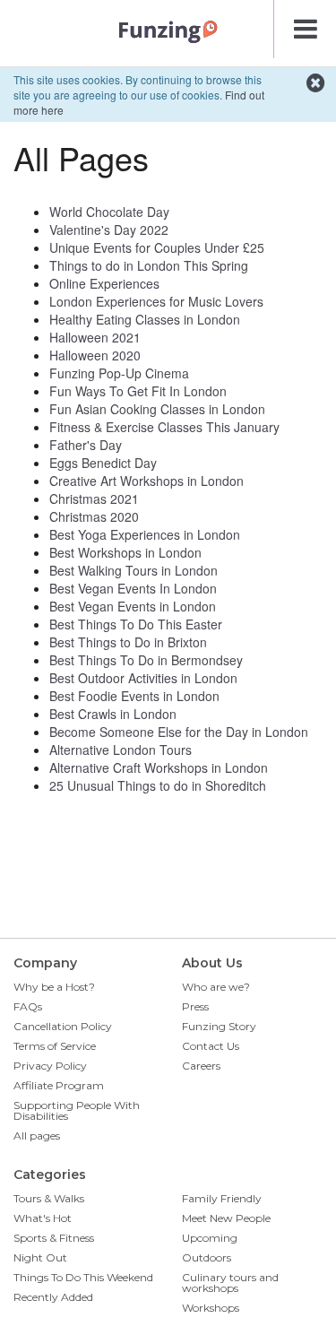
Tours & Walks (48, 1198)
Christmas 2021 (94, 498)
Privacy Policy (50, 1065)
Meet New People (226, 1218)
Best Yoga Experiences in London (144, 534)
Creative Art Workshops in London (146, 481)
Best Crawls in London (113, 714)
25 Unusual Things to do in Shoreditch (157, 785)
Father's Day (85, 445)
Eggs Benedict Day (103, 463)
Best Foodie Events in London (134, 696)
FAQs (27, 1006)
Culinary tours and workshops (230, 1282)
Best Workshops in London (125, 552)
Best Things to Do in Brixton (128, 642)
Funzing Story (219, 1026)
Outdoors (206, 1257)
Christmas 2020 (94, 516)
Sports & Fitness (53, 1237)
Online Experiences (104, 283)
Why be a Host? (54, 986)
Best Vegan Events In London (133, 588)
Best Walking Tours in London (133, 570)
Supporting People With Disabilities (76, 1110)
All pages (36, 1135)
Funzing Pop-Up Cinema (119, 373)
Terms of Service (54, 1046)
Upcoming (209, 1237)
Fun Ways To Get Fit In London (138, 391)
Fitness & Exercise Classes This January (164, 427)
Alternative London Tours (120, 750)
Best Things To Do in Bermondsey (146, 660)
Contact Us (210, 1046)
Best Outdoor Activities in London (143, 678)
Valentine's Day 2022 (108, 229)
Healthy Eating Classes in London (144, 319)
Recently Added (53, 1297)
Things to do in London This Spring (148, 265)
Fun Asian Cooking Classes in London (157, 409)
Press (195, 1006)
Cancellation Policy (62, 1026)
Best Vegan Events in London (132, 606)
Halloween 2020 (95, 355)
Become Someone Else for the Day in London (178, 732)
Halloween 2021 (95, 337)
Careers (201, 1065)
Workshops (210, 1307)
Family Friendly (222, 1198)
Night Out (40, 1257)
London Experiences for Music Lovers (156, 301)
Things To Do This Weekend (83, 1277)
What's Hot (42, 1218)
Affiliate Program (58, 1085)
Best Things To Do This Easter (135, 624)
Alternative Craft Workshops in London (158, 767)
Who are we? (216, 986)
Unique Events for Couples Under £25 (156, 247)
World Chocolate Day (109, 212)
